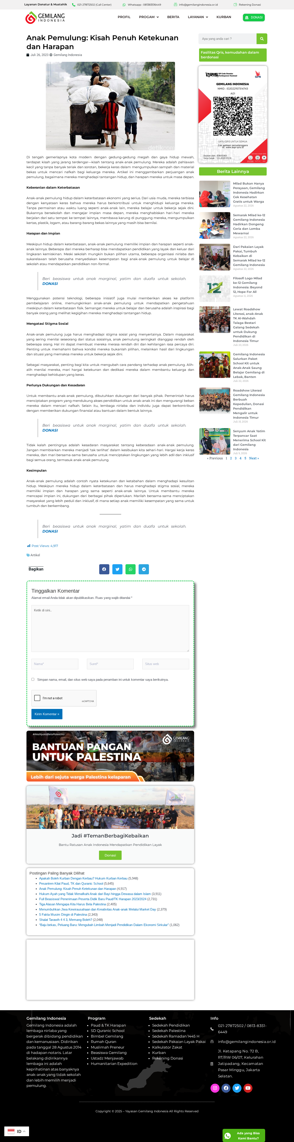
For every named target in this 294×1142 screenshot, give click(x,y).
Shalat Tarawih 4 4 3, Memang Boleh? (65, 919)
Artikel (35, 555)
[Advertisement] (110, 970)
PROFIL (124, 17)
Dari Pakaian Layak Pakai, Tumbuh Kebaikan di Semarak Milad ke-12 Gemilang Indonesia (249, 256)
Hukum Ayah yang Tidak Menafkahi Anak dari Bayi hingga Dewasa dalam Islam (95, 894)
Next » (254, 458)
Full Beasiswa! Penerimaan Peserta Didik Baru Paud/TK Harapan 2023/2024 (92, 899)
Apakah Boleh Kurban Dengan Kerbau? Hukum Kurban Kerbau (83, 878)
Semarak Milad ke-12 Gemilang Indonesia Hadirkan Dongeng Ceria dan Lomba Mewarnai (249, 224)
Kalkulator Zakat (167, 1047)
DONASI (50, 283)
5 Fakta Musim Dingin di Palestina (63, 914)
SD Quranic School (108, 1031)
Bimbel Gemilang (107, 1036)
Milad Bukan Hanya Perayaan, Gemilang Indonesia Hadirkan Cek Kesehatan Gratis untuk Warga (249, 193)
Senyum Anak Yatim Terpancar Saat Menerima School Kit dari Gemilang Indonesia (249, 440)
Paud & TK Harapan (108, 1025)
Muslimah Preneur (107, 1047)
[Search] (262, 38)
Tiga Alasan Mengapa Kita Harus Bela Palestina (72, 904)
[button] (104, 569)
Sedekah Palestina (169, 1031)
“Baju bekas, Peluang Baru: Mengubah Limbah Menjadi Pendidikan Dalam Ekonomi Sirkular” (104, 925)
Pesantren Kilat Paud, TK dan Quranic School (71, 883)
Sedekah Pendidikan (171, 1025)
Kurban (159, 1052)
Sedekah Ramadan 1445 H (176, 1036)
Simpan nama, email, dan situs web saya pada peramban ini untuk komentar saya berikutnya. (103, 679)
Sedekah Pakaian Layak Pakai (179, 1041)
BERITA (173, 17)
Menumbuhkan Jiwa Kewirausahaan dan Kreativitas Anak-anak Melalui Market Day (97, 909)
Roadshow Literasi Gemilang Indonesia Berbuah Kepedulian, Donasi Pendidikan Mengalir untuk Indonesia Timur (249, 403)
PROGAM (147, 17)
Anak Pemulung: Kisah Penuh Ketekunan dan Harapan (77, 888)
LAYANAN (196, 17)
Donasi (110, 855)
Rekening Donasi (167, 1058)
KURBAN (224, 17)
